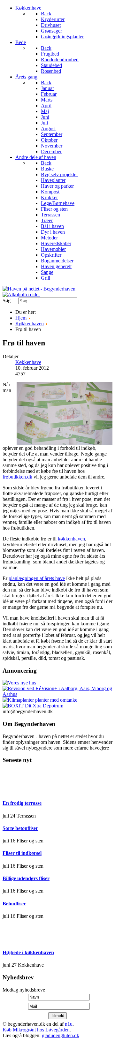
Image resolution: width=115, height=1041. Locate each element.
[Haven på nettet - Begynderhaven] (39, 288)
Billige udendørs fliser (26, 878)
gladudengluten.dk (60, 1035)
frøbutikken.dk (17, 476)
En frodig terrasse (22, 803)
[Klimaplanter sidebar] (40, 700)
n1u (69, 1024)
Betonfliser (14, 903)
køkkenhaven (71, 538)
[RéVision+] (57, 694)
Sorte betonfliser (20, 828)
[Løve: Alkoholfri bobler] (21, 294)
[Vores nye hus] (19, 682)
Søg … (10, 300)
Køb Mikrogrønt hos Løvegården (36, 1029)
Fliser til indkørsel (22, 853)
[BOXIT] (33, 705)
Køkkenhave (28, 362)
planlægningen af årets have (37, 578)
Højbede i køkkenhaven (28, 952)
